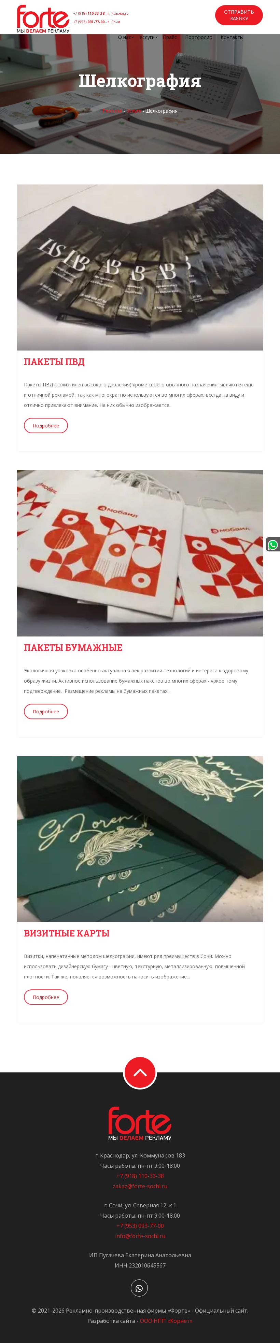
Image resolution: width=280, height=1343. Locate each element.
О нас (124, 37)
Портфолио (198, 37)
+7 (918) (100, 13)
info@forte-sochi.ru (140, 1236)
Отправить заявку (239, 15)
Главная (112, 111)
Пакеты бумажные (73, 647)
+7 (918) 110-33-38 (140, 1176)
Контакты (232, 37)
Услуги (147, 37)
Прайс (170, 37)
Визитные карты (67, 933)
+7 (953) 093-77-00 (140, 1226)
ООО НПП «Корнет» (166, 1321)
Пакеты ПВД (54, 361)
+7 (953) (96, 21)
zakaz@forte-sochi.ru (140, 1186)
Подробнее (46, 425)
